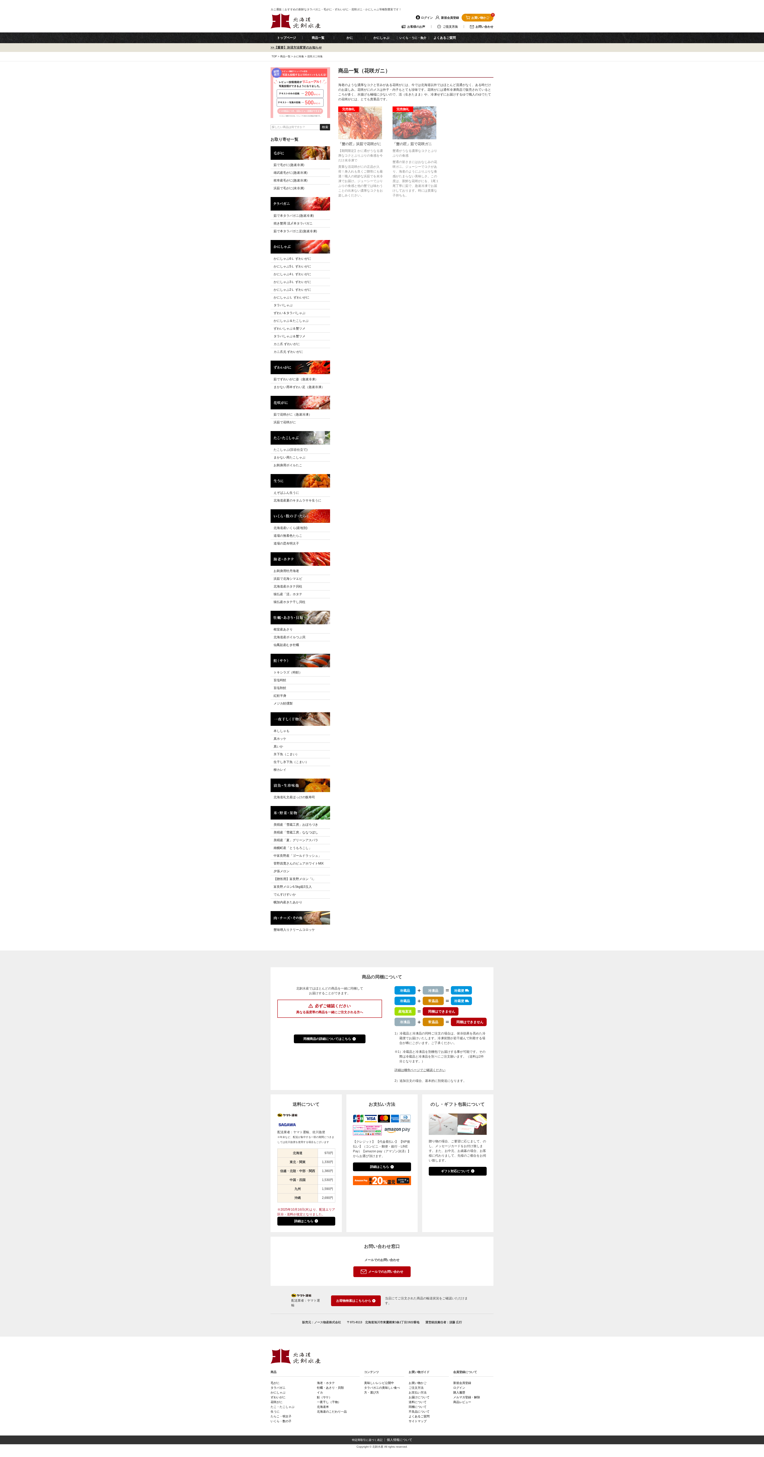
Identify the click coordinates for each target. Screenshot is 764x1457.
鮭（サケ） (324, 1397)
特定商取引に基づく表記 (367, 1439)
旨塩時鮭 (280, 680)
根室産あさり (283, 629)
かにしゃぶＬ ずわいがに (291, 297)
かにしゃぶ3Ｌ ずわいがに (292, 282)
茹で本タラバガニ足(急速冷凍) (295, 231)
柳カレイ (280, 769)
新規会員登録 (462, 1383)
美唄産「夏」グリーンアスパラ (296, 840)
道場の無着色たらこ (288, 535)
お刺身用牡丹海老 (286, 571)
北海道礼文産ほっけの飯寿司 (294, 797)
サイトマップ (418, 1421)
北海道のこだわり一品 (332, 1411)
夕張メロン (281, 871)
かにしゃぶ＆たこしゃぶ (291, 320)
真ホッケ (280, 738)
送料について (418, 1402)
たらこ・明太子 (281, 1416)
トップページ (286, 37)
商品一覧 (318, 37)
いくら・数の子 (281, 1421)
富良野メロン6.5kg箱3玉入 (293, 886)
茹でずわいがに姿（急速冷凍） (296, 379)
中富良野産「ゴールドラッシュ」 (297, 855)
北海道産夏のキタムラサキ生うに (297, 500)
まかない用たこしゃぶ (289, 457)
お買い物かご (418, 1383)
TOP (274, 56)
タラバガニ (278, 1387)
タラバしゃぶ (283, 305)
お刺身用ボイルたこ (288, 465)
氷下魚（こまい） (286, 754)
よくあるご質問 (445, 37)
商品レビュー (462, 1402)
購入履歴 (459, 1392)
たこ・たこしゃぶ (282, 1406)
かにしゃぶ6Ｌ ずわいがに (292, 258)
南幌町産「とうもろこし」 (293, 848)
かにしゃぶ (278, 1392)
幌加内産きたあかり (288, 902)
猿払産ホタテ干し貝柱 (289, 602)
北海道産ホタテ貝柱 (288, 586)
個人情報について (399, 1439)
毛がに (275, 1383)
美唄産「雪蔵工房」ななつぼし (296, 832)
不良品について (419, 1411)
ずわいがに (278, 1397)
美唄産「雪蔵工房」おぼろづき (296, 824)
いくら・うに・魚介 (413, 37)
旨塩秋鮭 (280, 688)
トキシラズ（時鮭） (288, 672)
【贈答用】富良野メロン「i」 (295, 879)
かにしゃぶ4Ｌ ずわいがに (292, 274)
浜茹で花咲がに (285, 422)
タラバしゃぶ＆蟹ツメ (289, 336)
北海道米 (323, 1406)
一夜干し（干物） (329, 1402)
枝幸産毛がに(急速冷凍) (290, 180)
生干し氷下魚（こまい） (291, 762)
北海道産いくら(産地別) (290, 528)
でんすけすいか (285, 894)
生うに (275, 1411)
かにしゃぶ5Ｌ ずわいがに (292, 266)
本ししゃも (281, 731)
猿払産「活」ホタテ (288, 594)
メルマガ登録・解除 (466, 1397)
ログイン (459, 1387)
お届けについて (419, 1397)
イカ (320, 1392)
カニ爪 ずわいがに (287, 344)
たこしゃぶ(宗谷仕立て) (290, 449)
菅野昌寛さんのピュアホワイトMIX (299, 863)
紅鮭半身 (280, 695)
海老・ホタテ (326, 1383)
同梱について (418, 1406)
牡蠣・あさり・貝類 (330, 1387)
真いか (278, 746)
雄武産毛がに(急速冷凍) (290, 172)
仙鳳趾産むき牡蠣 (286, 645)
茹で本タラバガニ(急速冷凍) (294, 215)
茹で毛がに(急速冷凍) (289, 165)
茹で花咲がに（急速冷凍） (293, 414)
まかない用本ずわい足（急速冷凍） (299, 387)
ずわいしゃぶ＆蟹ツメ (289, 328)
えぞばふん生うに (286, 492)
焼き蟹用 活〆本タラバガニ (293, 223)
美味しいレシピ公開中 (379, 1383)
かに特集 (299, 56)
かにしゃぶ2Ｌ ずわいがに (292, 289)
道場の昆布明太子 (286, 543)
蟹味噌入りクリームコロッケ (294, 929)
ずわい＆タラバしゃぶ (289, 313)
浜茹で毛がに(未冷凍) (289, 188)
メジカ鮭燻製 (283, 703)
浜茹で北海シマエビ (288, 578)
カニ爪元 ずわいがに (288, 351)
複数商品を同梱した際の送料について (330, 1024)
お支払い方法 (418, 1392)
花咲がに (277, 1402)
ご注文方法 (416, 1387)
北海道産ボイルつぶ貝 (289, 637)
